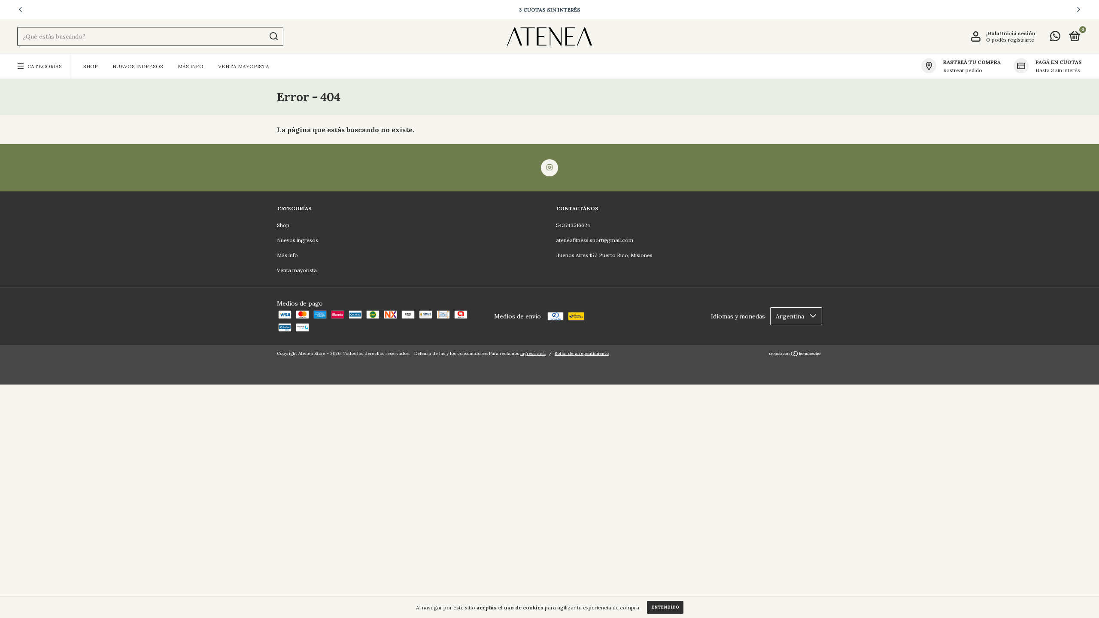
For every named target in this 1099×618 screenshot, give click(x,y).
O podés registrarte (1010, 39)
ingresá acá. (533, 353)
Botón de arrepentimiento (582, 353)
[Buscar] (273, 36)
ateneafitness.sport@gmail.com (594, 240)
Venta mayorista (243, 66)
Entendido (665, 607)
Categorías (44, 66)
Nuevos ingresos (137, 66)
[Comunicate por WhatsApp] (1055, 37)
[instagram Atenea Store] (549, 167)
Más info (190, 66)
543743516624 (573, 225)
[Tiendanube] (795, 354)
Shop (90, 66)
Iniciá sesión (1018, 33)
